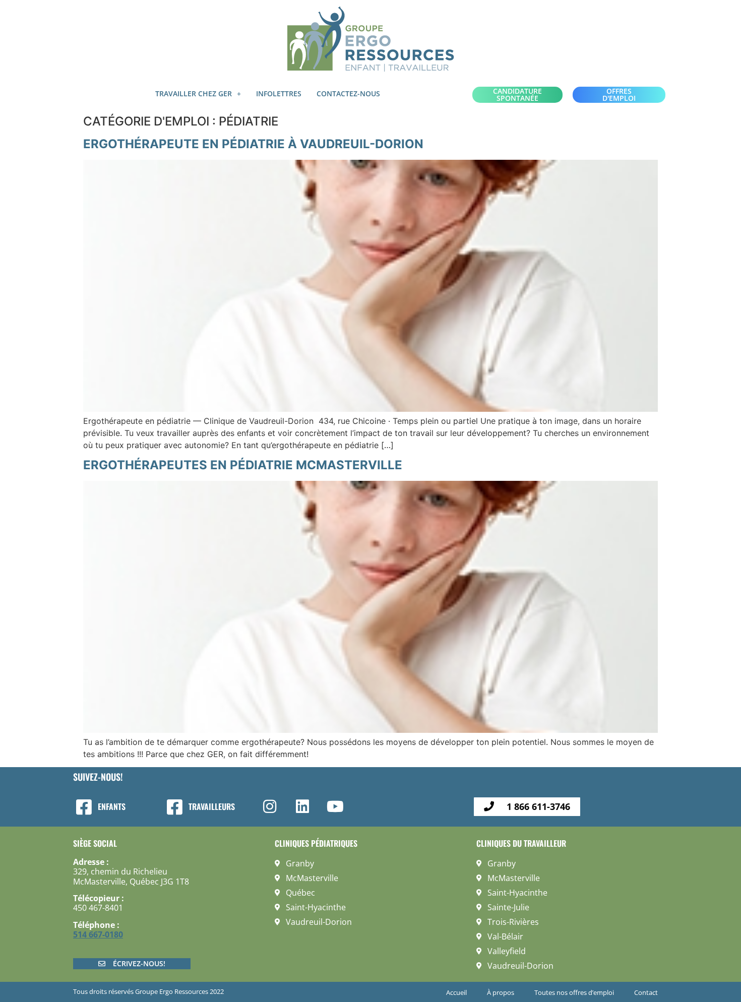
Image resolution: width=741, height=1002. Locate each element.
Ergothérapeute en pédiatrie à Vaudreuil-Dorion (253, 144)
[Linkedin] (302, 806)
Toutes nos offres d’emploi (574, 992)
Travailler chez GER (193, 93)
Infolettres (278, 93)
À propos (500, 992)
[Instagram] (270, 806)
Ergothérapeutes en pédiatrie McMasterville (242, 465)
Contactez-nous (348, 93)
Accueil (456, 992)
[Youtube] (335, 806)
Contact (646, 992)
